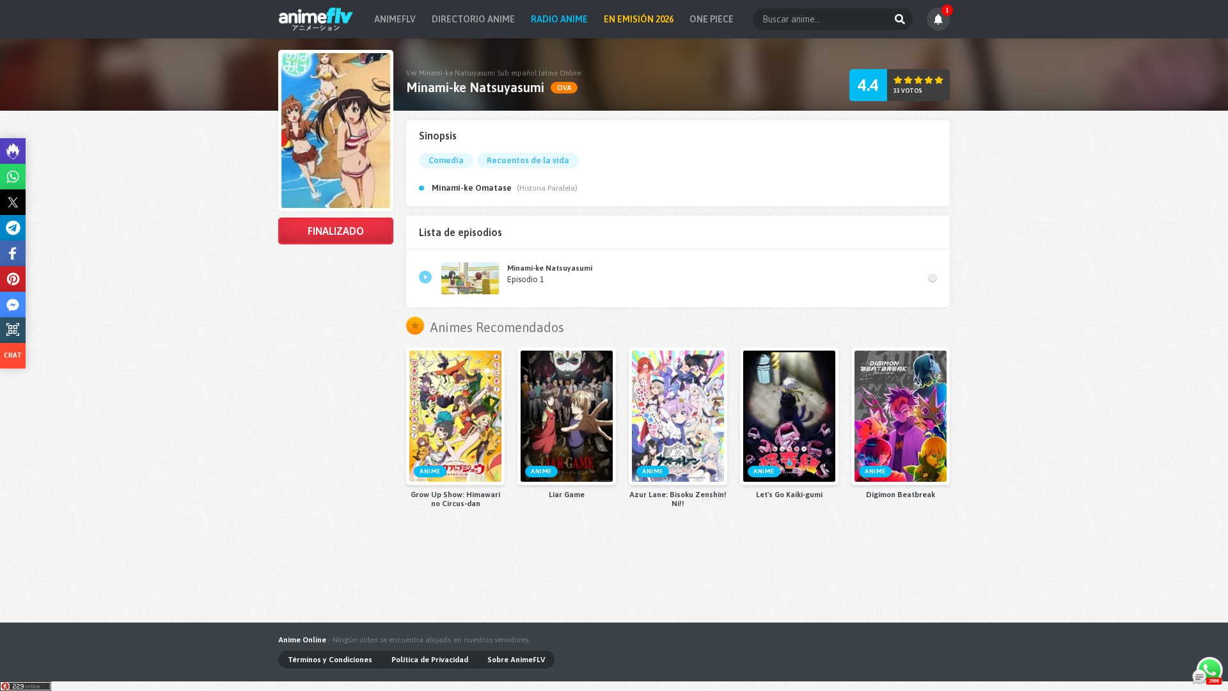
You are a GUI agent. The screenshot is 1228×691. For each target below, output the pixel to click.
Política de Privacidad (429, 659)
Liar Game (567, 494)
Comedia (446, 160)
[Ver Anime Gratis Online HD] (315, 19)
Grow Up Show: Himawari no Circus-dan (455, 499)
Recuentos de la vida (528, 160)
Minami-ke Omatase (472, 188)
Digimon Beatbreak (900, 494)
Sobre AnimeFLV (516, 659)
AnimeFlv (395, 19)
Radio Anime (559, 19)
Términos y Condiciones (330, 659)
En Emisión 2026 (638, 19)
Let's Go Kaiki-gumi (789, 494)
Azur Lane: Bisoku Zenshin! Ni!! (678, 499)
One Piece (711, 19)
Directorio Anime (473, 19)
